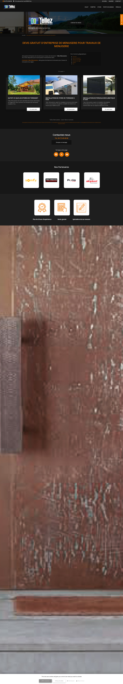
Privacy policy (80, 681)
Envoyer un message (61, 142)
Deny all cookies (59, 681)
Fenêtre (92, 7)
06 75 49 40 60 (8, 1)
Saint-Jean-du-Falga (76, 61)
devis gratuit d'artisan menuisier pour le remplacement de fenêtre (66, 122)
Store (99, 7)
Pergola (118, 7)
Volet (86, 7)
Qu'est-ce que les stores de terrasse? (23, 98)
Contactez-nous (76, 23)
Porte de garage (108, 7)
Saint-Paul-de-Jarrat (76, 58)
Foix (73, 64)
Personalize (71, 681)
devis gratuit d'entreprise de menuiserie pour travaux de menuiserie (36, 122)
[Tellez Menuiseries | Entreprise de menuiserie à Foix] (9, 7)
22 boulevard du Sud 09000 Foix (22, 1)
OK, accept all (46, 681)
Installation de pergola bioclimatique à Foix (99, 99)
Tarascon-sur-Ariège (77, 59)
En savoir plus (33, 109)
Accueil (23, 35)
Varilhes (74, 62)
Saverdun (75, 56)
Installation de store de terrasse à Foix (60, 99)
